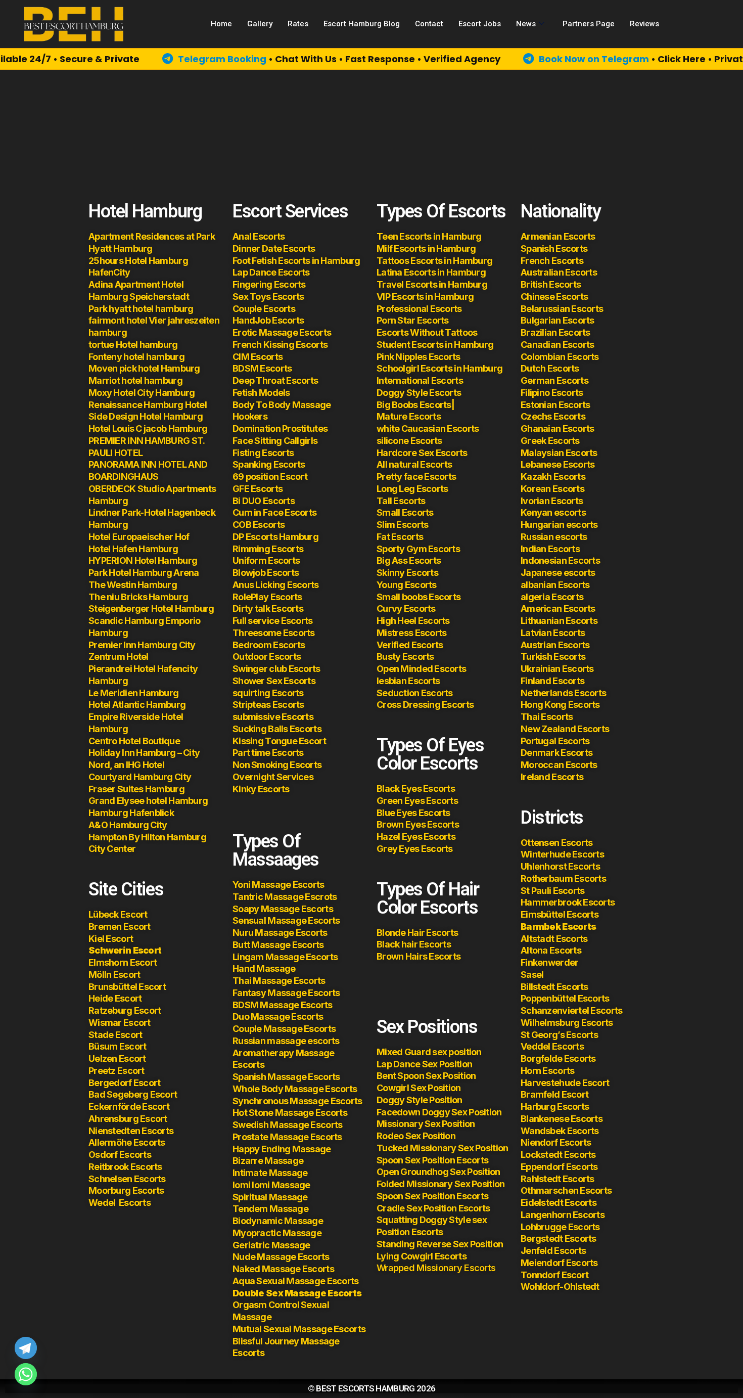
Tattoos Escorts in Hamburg (434, 260)
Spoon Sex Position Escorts (432, 1160)
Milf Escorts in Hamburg (426, 248)
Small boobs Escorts (418, 597)
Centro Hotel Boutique (134, 741)
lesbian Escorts (408, 680)
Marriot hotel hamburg (135, 380)
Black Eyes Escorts (416, 788)
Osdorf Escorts (119, 1154)
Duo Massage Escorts (278, 1016)
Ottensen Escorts (556, 842)
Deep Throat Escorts (275, 380)
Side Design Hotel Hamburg (145, 416)
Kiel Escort (110, 938)
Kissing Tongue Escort (279, 741)
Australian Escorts (559, 272)
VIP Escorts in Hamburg (425, 296)
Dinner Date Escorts (274, 248)
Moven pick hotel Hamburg (144, 368)
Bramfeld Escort (554, 1094)
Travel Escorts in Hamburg (432, 284)
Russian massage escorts (286, 1040)
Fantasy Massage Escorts (286, 992)
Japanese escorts (558, 572)
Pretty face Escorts (416, 476)
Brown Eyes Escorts (418, 824)
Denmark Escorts (556, 752)
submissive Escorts (273, 716)
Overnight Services (273, 777)
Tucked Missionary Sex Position (442, 1148)
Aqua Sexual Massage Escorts (296, 1281)
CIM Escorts (258, 356)
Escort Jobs (479, 23)
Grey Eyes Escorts (415, 848)
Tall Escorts (401, 500)
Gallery (259, 23)
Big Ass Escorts (409, 560)
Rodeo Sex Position (416, 1136)
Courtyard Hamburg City (139, 777)
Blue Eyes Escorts (413, 812)
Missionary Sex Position (426, 1123)
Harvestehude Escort (565, 1082)
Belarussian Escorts (562, 308)
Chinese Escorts (554, 296)
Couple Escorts (264, 308)
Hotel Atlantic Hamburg (136, 704)
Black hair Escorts (414, 944)
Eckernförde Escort (128, 1106)
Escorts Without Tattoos (427, 332)
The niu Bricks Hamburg (138, 597)
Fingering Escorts (269, 284)
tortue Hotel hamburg (133, 344)
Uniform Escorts (266, 560)
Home (221, 23)
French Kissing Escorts (280, 344)
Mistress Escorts (411, 632)
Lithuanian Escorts (559, 620)
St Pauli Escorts (552, 890)
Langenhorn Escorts (563, 1214)
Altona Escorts (551, 950)
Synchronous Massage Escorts (297, 1101)
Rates (298, 23)
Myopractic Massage (277, 1233)
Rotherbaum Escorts (563, 878)
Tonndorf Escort (554, 1275)
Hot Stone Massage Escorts (290, 1112)
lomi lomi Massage (271, 1185)
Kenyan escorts (553, 512)
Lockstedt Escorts (558, 1154)
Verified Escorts (410, 645)
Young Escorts (407, 584)
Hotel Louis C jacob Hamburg (148, 428)
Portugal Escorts (555, 741)
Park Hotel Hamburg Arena (143, 572)
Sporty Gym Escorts (418, 549)
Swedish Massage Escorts (287, 1124)
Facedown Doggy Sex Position (439, 1112)
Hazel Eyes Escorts (416, 836)
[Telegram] (26, 1348)
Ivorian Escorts (552, 500)
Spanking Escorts (269, 464)
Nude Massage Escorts (281, 1256)
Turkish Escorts (553, 656)
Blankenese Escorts (561, 1118)
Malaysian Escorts (559, 452)
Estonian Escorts (556, 404)
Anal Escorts (259, 236)
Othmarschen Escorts (566, 1190)
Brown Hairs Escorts (418, 956)
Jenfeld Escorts (553, 1250)
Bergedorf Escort (124, 1082)
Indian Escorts (550, 549)
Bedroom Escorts (269, 645)
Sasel (532, 974)
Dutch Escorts (550, 368)
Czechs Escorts (553, 416)
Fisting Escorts (263, 452)
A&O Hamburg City (127, 825)
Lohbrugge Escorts (560, 1227)
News (526, 23)
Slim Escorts (402, 524)
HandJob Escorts (268, 320)
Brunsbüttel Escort (127, 986)
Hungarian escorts (559, 524)
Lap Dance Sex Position (424, 1064)
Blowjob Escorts (266, 572)
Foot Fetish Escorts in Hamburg (296, 260)
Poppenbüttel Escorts (565, 998)
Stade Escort (115, 1034)
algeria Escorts (552, 597)
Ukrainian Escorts (557, 668)
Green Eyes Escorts (418, 800)
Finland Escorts (552, 680)
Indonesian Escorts (560, 560)
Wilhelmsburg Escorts (567, 1022)
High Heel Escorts (413, 620)
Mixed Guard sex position (429, 1052)
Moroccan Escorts (559, 764)
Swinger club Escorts (276, 668)
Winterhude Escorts (562, 854)
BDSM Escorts (262, 368)
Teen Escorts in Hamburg (429, 236)
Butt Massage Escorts (278, 944)
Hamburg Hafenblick (131, 812)
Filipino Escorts (552, 392)
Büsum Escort (117, 1046)
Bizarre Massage (269, 1160)
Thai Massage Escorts (279, 980)
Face (243, 440)
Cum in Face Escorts (274, 512)
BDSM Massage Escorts (283, 1005)
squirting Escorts (268, 693)
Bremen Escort (119, 926)
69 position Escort (270, 476)
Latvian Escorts (553, 632)
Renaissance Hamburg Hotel (147, 404)
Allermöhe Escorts (126, 1142)
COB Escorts (259, 524)
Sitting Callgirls (285, 440)
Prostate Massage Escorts (287, 1137)
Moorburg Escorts (126, 1190)
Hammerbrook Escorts (568, 902)
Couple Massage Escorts (284, 1028)
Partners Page (589, 23)
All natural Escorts (414, 464)
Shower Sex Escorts (274, 680)
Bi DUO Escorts (264, 500)
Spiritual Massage (270, 1197)
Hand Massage (264, 968)
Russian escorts (554, 536)
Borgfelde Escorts (558, 1058)
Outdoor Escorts (267, 656)
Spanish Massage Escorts (286, 1076)
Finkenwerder (549, 962)
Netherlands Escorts (563, 693)
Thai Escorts (547, 716)
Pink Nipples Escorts (418, 356)
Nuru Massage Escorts (280, 932)
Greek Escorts (550, 440)
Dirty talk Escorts (268, 608)
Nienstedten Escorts (130, 1130)
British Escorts (551, 284)
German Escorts (554, 380)
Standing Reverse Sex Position (440, 1244)
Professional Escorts (419, 308)
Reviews (644, 23)
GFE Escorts (258, 488)
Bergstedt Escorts (558, 1238)
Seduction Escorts (415, 693)
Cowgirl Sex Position (419, 1088)
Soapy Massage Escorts (284, 909)
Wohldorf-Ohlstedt (560, 1286)
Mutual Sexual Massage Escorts (299, 1329)
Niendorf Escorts (556, 1142)
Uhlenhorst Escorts (560, 866)
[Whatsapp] (26, 1374)
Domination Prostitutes (280, 428)
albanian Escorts (555, 584)
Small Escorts (405, 512)
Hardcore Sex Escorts (422, 452)
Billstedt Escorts (554, 986)
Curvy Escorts (406, 608)
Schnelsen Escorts (127, 1179)
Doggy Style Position (419, 1100)
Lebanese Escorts (557, 464)
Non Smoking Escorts (277, 764)
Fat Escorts (400, 536)
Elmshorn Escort (122, 962)
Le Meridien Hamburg (133, 693)
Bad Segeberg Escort (132, 1094)
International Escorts (420, 380)
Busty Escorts (405, 656)
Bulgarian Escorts (557, 320)
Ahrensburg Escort (127, 1118)
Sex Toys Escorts (268, 296)
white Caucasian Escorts (428, 428)
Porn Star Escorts (413, 320)
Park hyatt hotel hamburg (141, 308)
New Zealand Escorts (565, 729)
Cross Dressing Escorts (425, 704)
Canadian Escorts (557, 344)
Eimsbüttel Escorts (559, 914)
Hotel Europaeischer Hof (138, 536)
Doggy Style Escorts (419, 392)
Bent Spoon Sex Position (426, 1075)
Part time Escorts (268, 752)
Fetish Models (261, 392)
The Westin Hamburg (132, 584)
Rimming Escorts (268, 549)
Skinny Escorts (407, 572)
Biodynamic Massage (278, 1220)
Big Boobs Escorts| (415, 404)
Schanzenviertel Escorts (571, 1010)
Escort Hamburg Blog (361, 23)
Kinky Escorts (261, 789)
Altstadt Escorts (554, 938)
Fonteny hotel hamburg (136, 356)
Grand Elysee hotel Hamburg (148, 800)
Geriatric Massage (271, 1245)
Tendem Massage (270, 1208)
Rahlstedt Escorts (558, 1179)
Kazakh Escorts (553, 476)
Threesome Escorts (274, 632)
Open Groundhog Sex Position (438, 1171)
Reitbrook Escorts (125, 1166)
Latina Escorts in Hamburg (431, 272)
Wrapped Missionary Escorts (436, 1267)
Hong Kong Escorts (560, 704)
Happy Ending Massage (282, 1149)
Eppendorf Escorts (559, 1166)
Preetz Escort (116, 1070)
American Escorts (558, 608)
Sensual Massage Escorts (286, 920)
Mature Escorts (409, 416)
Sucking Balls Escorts (277, 729)
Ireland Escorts (552, 777)
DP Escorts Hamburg (275, 536)
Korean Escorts (552, 488)
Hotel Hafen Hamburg (133, 549)
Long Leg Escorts (412, 488)
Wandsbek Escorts (559, 1130)
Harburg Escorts (555, 1106)
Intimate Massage (270, 1172)
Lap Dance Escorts (271, 272)
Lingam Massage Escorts (285, 957)
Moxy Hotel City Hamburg (141, 392)
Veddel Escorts (552, 1046)
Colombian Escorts (560, 356)
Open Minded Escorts (421, 668)
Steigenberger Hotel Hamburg (151, 608)
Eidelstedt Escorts (558, 1202)
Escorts (119, 1202)
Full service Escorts (273, 620)
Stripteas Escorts (268, 704)
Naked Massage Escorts (283, 1269)
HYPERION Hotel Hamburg (142, 560)
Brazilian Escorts (555, 332)
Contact (429, 23)
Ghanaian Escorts (557, 428)
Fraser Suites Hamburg (136, 789)
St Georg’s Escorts (559, 1034)
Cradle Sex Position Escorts (433, 1208)
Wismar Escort (119, 1022)
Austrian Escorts (555, 645)
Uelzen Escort (117, 1058)
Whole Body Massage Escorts (295, 1089)
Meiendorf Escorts (559, 1262)
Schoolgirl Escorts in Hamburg (439, 368)
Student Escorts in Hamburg (435, 344)
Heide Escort (115, 998)
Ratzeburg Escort (124, 1010)
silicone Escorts (409, 440)
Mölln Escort (114, 974)
